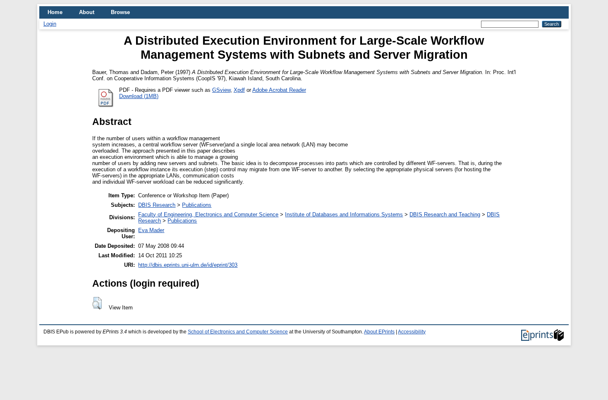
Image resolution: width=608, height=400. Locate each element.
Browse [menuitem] (120, 12)
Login (49, 24)
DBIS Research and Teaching (444, 214)
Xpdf (239, 90)
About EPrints (379, 331)
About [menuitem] (86, 12)
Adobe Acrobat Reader (279, 90)
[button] (97, 303)
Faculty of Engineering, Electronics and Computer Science (208, 214)
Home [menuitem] (55, 12)
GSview (221, 90)
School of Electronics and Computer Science (238, 331)
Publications (196, 205)
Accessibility (412, 331)
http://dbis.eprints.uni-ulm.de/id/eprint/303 (187, 265)
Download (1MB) (138, 96)
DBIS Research (156, 205)
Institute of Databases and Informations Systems (344, 214)
